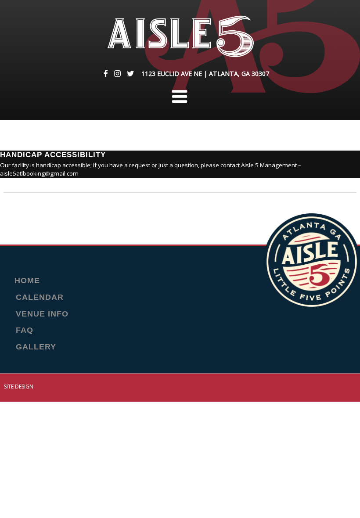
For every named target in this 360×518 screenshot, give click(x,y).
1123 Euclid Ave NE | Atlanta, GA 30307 (205, 73)
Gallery (36, 347)
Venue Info (42, 314)
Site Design (18, 386)
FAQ (24, 331)
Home (27, 281)
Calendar (40, 298)
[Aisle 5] (180, 37)
